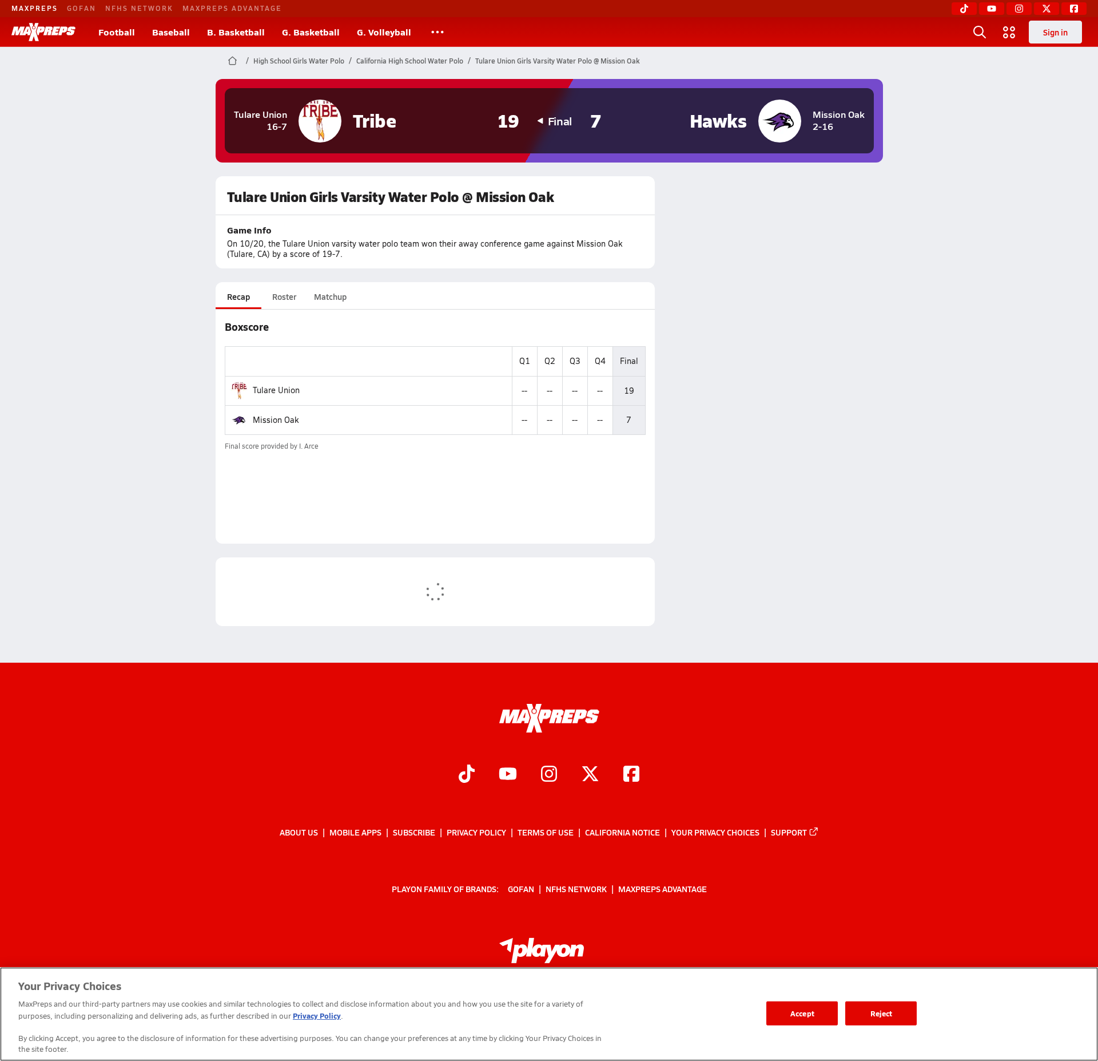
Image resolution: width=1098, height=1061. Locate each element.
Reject (881, 1013)
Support (789, 832)
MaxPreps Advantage (232, 8)
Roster (284, 296)
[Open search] (979, 32)
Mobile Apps (355, 832)
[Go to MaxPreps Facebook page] (631, 775)
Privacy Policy (476, 832)
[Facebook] (1074, 8)
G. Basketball (311, 31)
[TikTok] (964, 8)
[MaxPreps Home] (43, 32)
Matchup (330, 296)
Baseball (171, 31)
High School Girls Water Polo (298, 60)
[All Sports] (437, 32)
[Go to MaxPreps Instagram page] (549, 775)
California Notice (622, 832)
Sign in (1055, 32)
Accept (802, 1013)
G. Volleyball (384, 31)
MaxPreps (34, 8)
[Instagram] (1019, 8)
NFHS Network (139, 8)
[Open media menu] (1009, 32)
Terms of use (546, 832)
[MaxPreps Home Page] (232, 61)
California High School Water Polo (409, 60)
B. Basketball (236, 31)
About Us (299, 832)
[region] (549, 1014)
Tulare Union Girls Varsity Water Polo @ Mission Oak (557, 60)
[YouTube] (991, 8)
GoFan (81, 8)
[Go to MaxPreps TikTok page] (467, 775)
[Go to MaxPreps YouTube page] (508, 775)
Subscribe (414, 832)
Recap (238, 296)
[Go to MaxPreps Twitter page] (590, 775)
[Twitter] (1046, 8)
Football (116, 31)
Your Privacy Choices (715, 832)
